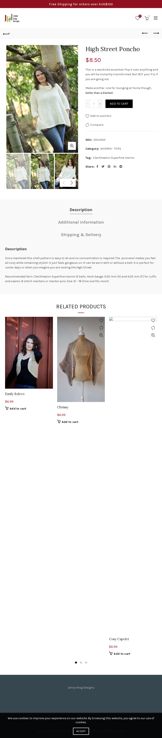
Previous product (145, 33)
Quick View (49, 335)
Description (81, 209)
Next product (155, 33)
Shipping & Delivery (81, 234)
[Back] (6, 33)
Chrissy (62, 407)
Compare (96, 125)
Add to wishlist (100, 116)
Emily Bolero (14, 394)
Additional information (81, 222)
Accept (81, 731)
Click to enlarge (72, 146)
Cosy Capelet (119, 639)
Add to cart (119, 103)
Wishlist (140, 16)
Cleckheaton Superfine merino (113, 158)
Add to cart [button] (18, 408)
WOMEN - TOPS (110, 148)
